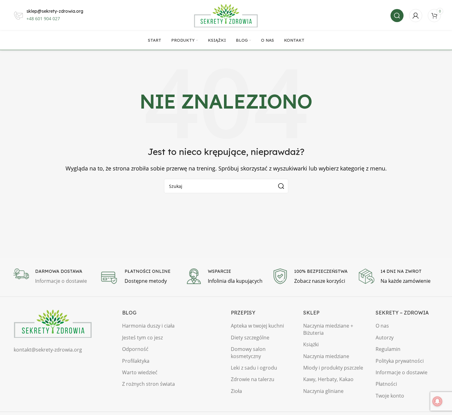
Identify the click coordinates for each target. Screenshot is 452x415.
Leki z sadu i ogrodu (254, 367)
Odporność (135, 349)
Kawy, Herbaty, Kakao (328, 379)
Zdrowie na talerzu (252, 379)
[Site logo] (226, 15)
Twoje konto (390, 395)
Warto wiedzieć (140, 372)
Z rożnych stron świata (148, 383)
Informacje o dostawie (401, 372)
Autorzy (385, 337)
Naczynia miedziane (326, 356)
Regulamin (388, 349)
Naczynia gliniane (323, 391)
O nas (382, 325)
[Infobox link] (53, 276)
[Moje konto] (415, 15)
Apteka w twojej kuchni (257, 325)
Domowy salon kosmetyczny (248, 352)
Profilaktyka (135, 360)
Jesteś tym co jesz (142, 337)
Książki (311, 344)
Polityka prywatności (400, 360)
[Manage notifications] (437, 401)
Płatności (386, 383)
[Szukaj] (397, 15)
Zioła (236, 391)
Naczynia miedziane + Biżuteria (328, 329)
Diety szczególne (250, 337)
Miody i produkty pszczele (333, 367)
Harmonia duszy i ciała (148, 325)
